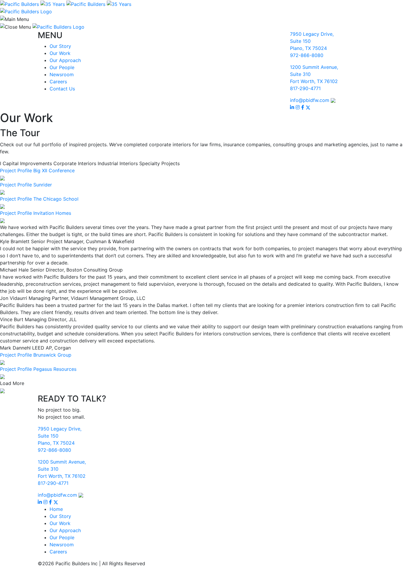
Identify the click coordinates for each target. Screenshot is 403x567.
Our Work (60, 53)
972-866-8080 (306, 55)
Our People (62, 67)
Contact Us (62, 89)
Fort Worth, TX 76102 (314, 81)
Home (56, 509)
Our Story (60, 46)
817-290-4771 (305, 88)
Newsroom (62, 74)
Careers (58, 82)
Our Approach (65, 60)
